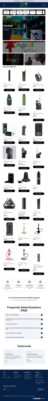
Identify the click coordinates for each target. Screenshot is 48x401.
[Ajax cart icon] (44, 5)
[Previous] (3, 357)
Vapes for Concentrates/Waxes (28, 376)
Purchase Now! (13, 60)
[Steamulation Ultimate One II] (24, 229)
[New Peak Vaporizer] (38, 152)
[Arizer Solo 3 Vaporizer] (9, 129)
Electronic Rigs (27, 378)
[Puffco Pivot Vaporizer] (9, 75)
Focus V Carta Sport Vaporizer (22, 162)
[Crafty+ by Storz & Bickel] (9, 229)
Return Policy (16, 374)
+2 (40, 190)
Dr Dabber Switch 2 (22, 139)
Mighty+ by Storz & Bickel (38, 139)
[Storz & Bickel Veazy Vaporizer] (38, 203)
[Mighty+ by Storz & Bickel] (38, 129)
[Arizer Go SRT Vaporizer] (9, 178)
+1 (25, 267)
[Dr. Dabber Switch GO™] (9, 152)
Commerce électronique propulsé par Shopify (25, 396)
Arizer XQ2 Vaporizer (22, 187)
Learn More (35, 60)
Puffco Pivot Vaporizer (8, 84)
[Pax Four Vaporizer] (24, 99)
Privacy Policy (16, 377)
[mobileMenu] (4, 5)
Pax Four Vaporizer (22, 109)
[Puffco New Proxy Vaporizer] (38, 75)
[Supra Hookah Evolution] (24, 254)
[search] (43, 5)
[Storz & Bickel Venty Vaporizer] (24, 75)
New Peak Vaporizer (37, 161)
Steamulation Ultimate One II (23, 238)
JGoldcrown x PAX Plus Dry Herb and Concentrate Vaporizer (38, 267)
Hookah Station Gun (37, 238)
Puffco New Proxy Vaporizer (38, 84)
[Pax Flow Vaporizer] (24, 203)
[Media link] (24, 28)
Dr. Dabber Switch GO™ (8, 161)
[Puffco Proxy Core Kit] (9, 99)
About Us (5, 374)
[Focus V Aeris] (38, 178)
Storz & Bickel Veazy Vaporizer (37, 213)
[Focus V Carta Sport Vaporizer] (24, 152)
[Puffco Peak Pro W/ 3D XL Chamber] (38, 102)
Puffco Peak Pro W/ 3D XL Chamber (38, 114)
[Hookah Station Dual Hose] (9, 254)
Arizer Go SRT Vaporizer (8, 187)
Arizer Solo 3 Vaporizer (8, 139)
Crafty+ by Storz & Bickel (8, 238)
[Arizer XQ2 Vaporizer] (24, 178)
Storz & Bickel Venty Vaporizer (22, 85)
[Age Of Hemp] (24, 5)
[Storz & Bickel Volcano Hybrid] (9, 203)
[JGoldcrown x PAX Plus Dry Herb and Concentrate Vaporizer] (38, 255)
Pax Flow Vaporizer (22, 212)
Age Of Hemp (13, 396)
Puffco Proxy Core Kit (8, 109)
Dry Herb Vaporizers (28, 374)
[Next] (45, 357)
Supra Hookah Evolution (23, 263)
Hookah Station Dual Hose (9, 263)
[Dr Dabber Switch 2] (24, 129)
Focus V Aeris (35, 187)
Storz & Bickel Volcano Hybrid (8, 213)
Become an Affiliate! (6, 377)
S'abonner (41, 389)
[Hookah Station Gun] (38, 229)
